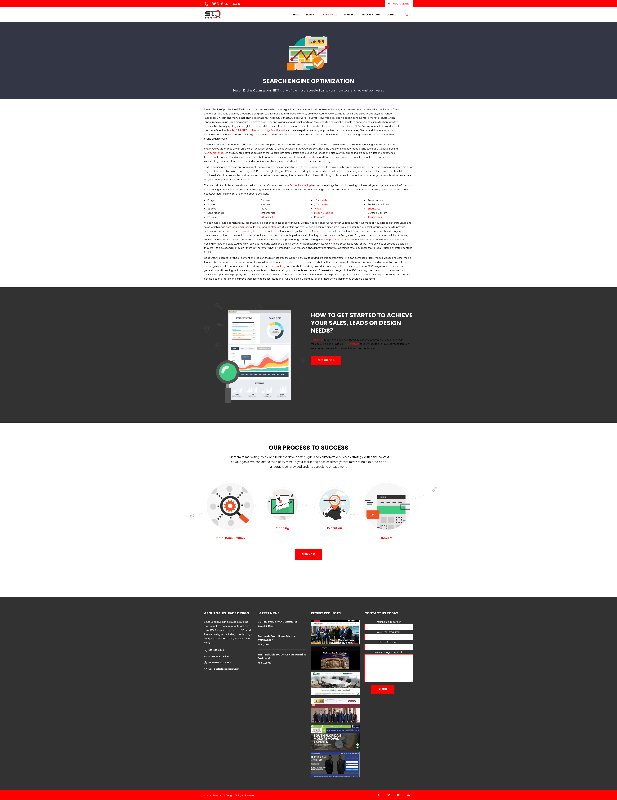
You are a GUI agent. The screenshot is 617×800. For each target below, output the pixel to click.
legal (234, 227)
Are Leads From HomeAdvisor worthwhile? (276, 638)
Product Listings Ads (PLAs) (267, 130)
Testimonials (375, 217)
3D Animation (321, 204)
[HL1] (335, 710)
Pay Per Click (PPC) (237, 130)
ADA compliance (213, 152)
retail (259, 227)
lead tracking (277, 266)
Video (317, 208)
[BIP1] (335, 764)
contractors (274, 227)
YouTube (314, 157)
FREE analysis (351, 343)
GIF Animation (269, 217)
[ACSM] (335, 683)
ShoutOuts (374, 208)
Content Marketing (300, 185)
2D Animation (321, 200)
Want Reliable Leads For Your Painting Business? (282, 656)
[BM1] (335, 632)
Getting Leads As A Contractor (277, 621)
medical (247, 227)
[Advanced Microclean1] (335, 737)
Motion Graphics (323, 212)
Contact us (317, 339)
